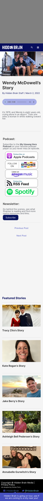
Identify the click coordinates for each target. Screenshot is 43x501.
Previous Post (21, 228)
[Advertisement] (21, 21)
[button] (32, 47)
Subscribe (11, 217)
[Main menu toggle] (38, 47)
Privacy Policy (8, 484)
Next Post (21, 235)
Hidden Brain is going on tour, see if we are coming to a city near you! (21, 497)
